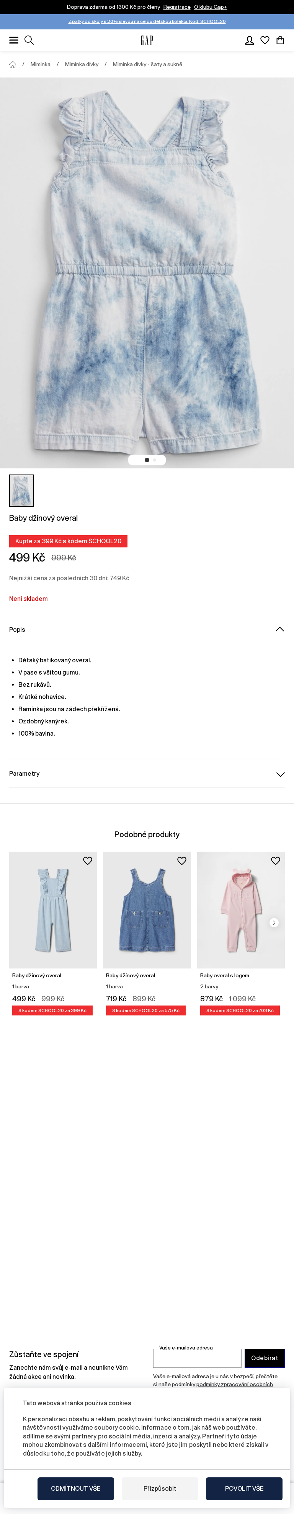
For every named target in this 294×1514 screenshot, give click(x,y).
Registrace (177, 7)
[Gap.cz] (147, 40)
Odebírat (264, 1358)
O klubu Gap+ (210, 7)
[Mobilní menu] (13, 40)
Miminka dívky (81, 64)
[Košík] (280, 40)
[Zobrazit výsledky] (29, 40)
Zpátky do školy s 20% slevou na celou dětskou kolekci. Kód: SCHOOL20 (147, 21)
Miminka (41, 64)
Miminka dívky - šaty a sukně (147, 64)
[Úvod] (12, 64)
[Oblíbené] (265, 40)
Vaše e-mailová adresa (186, 1348)
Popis (17, 629)
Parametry (24, 773)
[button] (147, 460)
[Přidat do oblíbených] (88, 861)
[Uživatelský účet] (249, 40)
